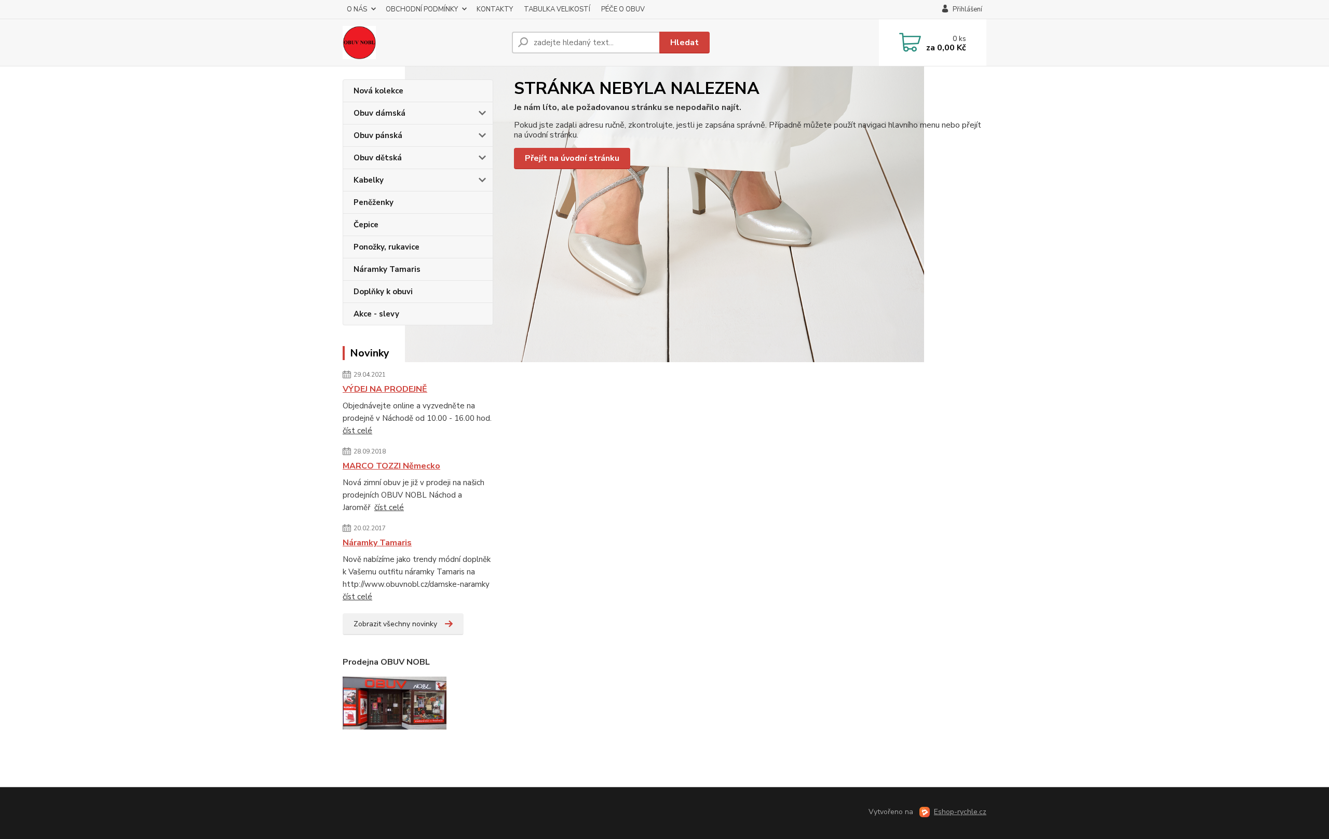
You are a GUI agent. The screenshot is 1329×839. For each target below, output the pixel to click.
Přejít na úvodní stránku (572, 158)
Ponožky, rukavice (386, 247)
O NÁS (357, 9)
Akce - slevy (376, 314)
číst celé (357, 430)
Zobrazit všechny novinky (395, 624)
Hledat (684, 42)
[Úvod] (423, 42)
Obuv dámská (379, 113)
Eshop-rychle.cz (960, 812)
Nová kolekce (378, 91)
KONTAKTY (495, 9)
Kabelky (369, 180)
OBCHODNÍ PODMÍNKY (422, 9)
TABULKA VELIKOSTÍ (557, 9)
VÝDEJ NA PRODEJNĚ (385, 389)
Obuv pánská (378, 135)
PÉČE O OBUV (623, 9)
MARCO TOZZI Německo (391, 466)
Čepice (366, 224)
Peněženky (374, 202)
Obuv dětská (378, 158)
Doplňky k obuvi (383, 291)
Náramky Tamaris (387, 269)
